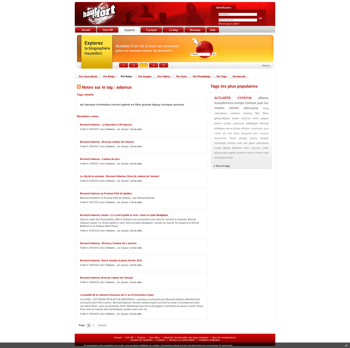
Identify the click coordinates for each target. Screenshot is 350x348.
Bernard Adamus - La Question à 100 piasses (106, 124)
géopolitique (222, 118)
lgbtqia (226, 147)
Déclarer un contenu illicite (182, 340)
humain (231, 143)
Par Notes (126, 76)
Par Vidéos (164, 76)
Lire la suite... (136, 129)
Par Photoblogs (201, 76)
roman (250, 152)
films (266, 113)
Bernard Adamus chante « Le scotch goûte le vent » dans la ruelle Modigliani (124, 215)
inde (239, 143)
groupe (243, 138)
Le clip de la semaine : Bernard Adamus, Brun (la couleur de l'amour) (119, 176)
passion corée (260, 147)
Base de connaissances (224, 337)
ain (82, 104)
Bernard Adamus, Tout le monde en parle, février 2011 (111, 260)
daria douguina (243, 133)
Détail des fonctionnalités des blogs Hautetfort (186, 337)
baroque (90, 104)
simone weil (262, 152)
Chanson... (111, 129)
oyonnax (178, 104)
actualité (222, 97)
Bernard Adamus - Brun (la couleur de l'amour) (107, 141)
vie (227, 128)
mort (256, 118)
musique (166, 104)
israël (235, 118)
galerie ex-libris (131, 104)
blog (266, 108)
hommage (220, 143)
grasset (146, 104)
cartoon (235, 113)
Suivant (102, 325)
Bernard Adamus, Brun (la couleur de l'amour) (106, 277)
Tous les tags (223, 166)
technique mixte (223, 157)
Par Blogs (109, 76)
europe (239, 103)
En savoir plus (225, 345)
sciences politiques (245, 123)
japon (252, 143)
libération (237, 147)
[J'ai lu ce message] (346, 345)
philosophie (251, 108)
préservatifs (221, 152)
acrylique (235, 128)
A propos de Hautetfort (141, 340)
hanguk (264, 138)
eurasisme (220, 138)
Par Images (145, 76)
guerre (253, 138)
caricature (220, 113)
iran (245, 143)
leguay (156, 104)
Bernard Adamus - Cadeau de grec (100, 159)
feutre (232, 138)
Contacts (160, 340)
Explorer (141, 337)
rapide (232, 152)
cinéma (244, 97)
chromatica (103, 104)
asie (266, 128)
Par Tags (222, 76)
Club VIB (129, 337)
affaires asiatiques (252, 128)
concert (116, 104)
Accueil (117, 337)
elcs (255, 133)
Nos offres (154, 337)
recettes (241, 152)
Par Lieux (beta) (88, 76)
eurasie (264, 133)
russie (227, 123)
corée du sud (223, 133)
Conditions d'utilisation (209, 340)
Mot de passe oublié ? (229, 23)
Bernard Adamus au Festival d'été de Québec (106, 193)
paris (247, 147)
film (257, 113)
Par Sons (181, 76)
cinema (247, 113)
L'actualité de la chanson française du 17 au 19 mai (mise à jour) (117, 295)
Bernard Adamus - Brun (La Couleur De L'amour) (108, 243)
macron (246, 118)
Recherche (239, 76)
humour (250, 103)
